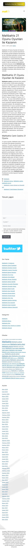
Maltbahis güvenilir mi (8, 361)
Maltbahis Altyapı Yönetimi (9, 279)
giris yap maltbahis (5, 339)
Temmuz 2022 (6, 470)
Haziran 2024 (5, 417)
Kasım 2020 (5, 517)
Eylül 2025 (5, 392)
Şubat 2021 (5, 510)
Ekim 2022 (5, 464)
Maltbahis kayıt (17, 361)
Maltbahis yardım (17, 372)
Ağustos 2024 (6, 412)
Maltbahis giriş (7, 356)
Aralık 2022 (5, 459)
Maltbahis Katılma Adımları (9, 300)
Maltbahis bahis (6, 344)
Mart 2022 (5, 480)
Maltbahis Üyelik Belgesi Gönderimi (13, 189)
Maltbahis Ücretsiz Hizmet (9, 268)
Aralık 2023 (5, 431)
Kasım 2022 (5, 461)
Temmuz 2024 (6, 415)
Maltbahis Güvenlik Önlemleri (10, 284)
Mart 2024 (5, 424)
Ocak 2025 (5, 401)
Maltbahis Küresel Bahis (8, 293)
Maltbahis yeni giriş (11, 374)
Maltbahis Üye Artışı (7, 274)
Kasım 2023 (5, 433)
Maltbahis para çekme (13, 367)
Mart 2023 (5, 452)
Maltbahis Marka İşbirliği (8, 281)
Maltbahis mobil (15, 363)
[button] (14, 4)
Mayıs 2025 (5, 396)
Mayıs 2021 (5, 503)
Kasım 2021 (5, 489)
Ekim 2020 (5, 519)
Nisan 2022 (5, 477)
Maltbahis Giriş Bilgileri (8, 277)
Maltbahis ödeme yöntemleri (14, 376)
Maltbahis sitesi (12, 369)
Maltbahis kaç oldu (6, 363)
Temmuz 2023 (6, 443)
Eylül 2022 (5, 466)
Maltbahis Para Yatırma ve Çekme (11, 325)
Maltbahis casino (18, 181)
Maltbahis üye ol (6, 183)
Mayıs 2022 (5, 475)
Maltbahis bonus (8, 181)
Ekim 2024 (5, 408)
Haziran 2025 (5, 394)
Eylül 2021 (5, 494)
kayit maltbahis (19, 339)
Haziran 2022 (5, 473)
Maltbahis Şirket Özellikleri (9, 265)
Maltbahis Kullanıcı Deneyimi (10, 307)
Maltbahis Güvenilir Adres (9, 286)
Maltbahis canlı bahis (12, 348)
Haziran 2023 (5, 445)
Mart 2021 (5, 508)
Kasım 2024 (5, 405)
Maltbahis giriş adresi (18, 356)
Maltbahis (6, 179)
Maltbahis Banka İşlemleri (9, 272)
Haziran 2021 (5, 501)
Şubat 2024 (5, 426)
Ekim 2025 (5, 389)
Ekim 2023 (5, 436)
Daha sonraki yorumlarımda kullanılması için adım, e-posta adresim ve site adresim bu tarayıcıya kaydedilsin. (14, 230)
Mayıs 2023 (5, 447)
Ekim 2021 (5, 491)
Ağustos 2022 (6, 468)
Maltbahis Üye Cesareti (8, 302)
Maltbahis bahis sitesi (17, 344)
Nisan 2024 (5, 422)
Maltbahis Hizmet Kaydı (8, 295)
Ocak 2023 (5, 457)
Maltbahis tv (14, 370)
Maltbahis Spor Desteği (8, 291)
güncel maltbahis (12, 339)
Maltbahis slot (18, 369)
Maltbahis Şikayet (7, 328)
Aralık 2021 (5, 487)
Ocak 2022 (5, 484)
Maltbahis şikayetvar (19, 378)
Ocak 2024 (5, 429)
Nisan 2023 (5, 450)
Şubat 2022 (5, 482)
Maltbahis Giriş (6, 323)
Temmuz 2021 (6, 498)
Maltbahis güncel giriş (17, 360)
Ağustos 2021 (6, 496)
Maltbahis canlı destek (15, 350)
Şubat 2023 (5, 454)
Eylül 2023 (5, 438)
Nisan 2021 (5, 505)
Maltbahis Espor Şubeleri (9, 305)
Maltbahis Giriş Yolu (7, 298)
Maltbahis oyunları (12, 365)
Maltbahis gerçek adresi (12, 354)
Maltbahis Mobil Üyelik (8, 288)
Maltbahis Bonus (6, 321)
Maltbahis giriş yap (7, 358)
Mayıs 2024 (5, 419)
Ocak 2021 (5, 512)
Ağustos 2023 (6, 440)
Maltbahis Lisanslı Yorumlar (9, 270)
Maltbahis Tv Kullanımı (8, 263)
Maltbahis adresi (17, 342)
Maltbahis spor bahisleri (6, 370)
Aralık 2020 (5, 515)
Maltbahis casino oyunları (16, 352)
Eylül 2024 (5, 410)
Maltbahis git (15, 358)
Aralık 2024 (5, 403)
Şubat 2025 (5, 398)
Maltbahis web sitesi (9, 372)
